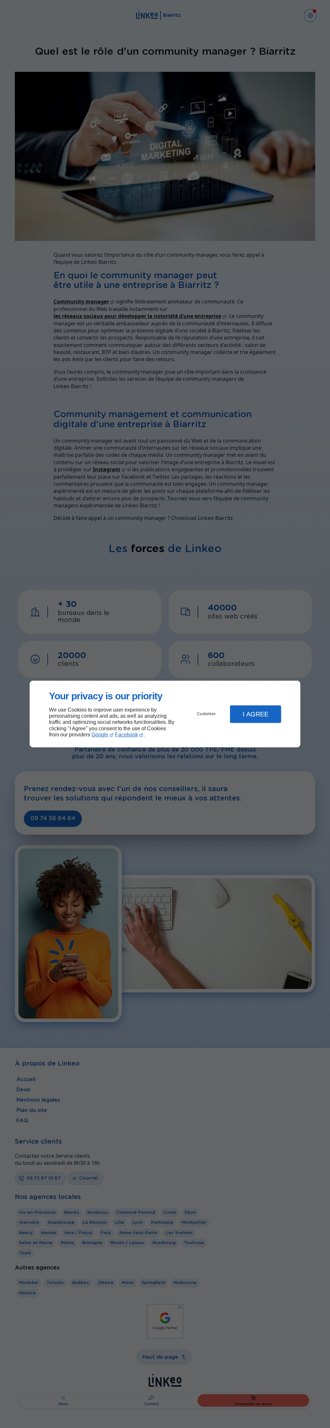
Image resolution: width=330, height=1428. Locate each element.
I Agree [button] (255, 714)
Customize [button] (206, 714)
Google (100, 734)
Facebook (126, 734)
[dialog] (165, 714)
